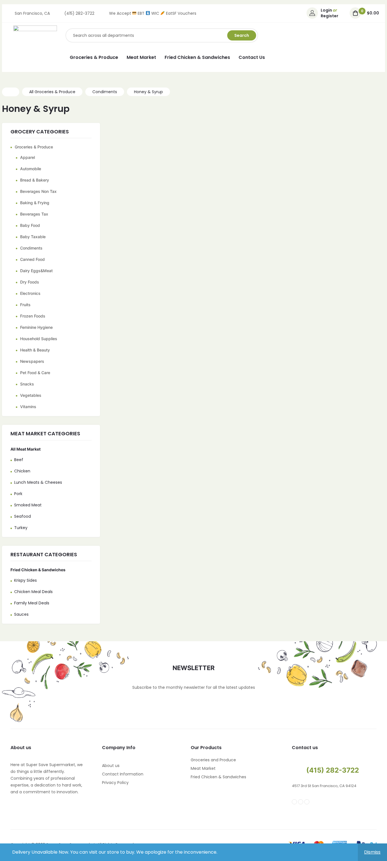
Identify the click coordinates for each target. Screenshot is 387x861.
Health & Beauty (35, 350)
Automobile (30, 168)
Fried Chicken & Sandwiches (37, 569)
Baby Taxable (33, 236)
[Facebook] (294, 801)
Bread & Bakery (34, 180)
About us (111, 765)
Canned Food (32, 259)
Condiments (31, 248)
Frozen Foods (32, 316)
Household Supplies (38, 338)
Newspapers (32, 361)
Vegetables (30, 395)
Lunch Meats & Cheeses (38, 482)
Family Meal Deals (31, 603)
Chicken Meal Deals (33, 591)
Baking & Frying (34, 202)
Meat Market (203, 768)
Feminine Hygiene (36, 327)
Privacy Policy (115, 782)
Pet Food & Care (35, 372)
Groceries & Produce (34, 146)
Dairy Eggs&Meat (36, 270)
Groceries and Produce (213, 760)
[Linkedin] (306, 801)
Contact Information (122, 774)
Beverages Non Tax (38, 191)
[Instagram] (300, 801)
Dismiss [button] (372, 852)
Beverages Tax (34, 214)
